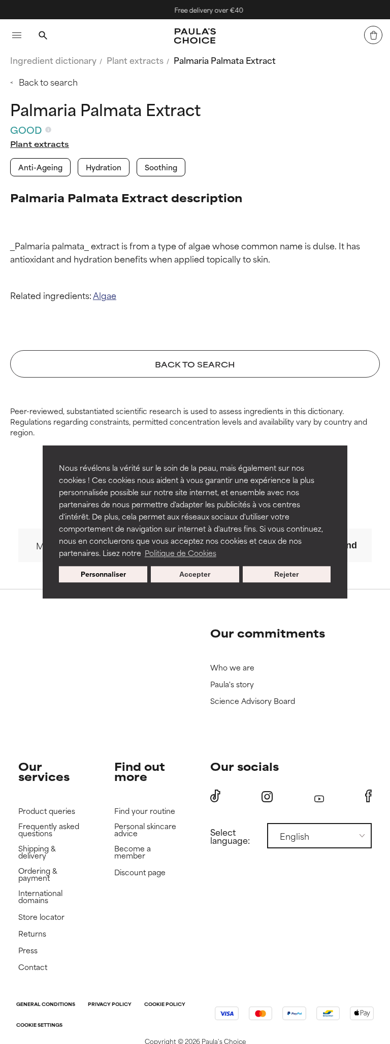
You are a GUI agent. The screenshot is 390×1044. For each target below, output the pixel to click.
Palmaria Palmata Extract (225, 59)
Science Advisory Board (252, 701)
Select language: (230, 836)
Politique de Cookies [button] (180, 552)
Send (346, 545)
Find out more (139, 771)
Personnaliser (103, 574)
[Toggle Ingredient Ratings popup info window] (48, 130)
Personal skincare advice (145, 830)
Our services (44, 771)
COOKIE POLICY (164, 1004)
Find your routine (144, 811)
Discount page (140, 872)
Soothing (161, 167)
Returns (32, 934)
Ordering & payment (37, 874)
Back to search (48, 81)
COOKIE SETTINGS (39, 1025)
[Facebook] (368, 796)
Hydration (103, 167)
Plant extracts (135, 59)
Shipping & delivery (37, 852)
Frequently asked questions (48, 830)
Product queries (46, 811)
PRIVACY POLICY (110, 1004)
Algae (104, 295)
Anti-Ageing (40, 167)
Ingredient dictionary (53, 59)
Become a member (132, 852)
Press (28, 950)
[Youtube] (319, 796)
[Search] (42, 36)
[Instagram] (267, 796)
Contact (32, 967)
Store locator (41, 917)
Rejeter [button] (286, 574)
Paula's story (232, 684)
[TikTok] (215, 796)
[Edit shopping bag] (373, 35)
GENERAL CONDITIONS (45, 1004)
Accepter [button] (194, 574)
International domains (40, 896)
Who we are (232, 668)
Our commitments (267, 632)
